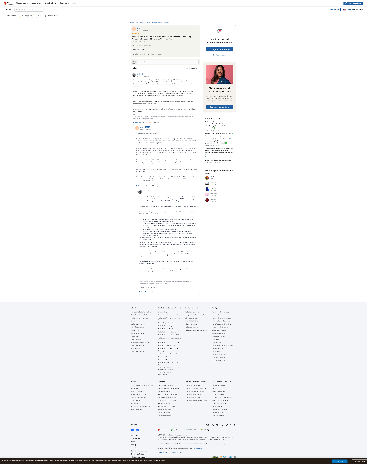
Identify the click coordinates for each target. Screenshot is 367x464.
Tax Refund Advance (137, 327)
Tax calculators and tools (165, 385)
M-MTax (212, 177)
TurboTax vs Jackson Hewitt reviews (196, 400)
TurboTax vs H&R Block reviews (195, 391)
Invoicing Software (218, 415)
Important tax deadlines (219, 354)
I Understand (339, 461)
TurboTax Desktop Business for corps (196, 330)
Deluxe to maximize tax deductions (169, 315)
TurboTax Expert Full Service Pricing (169, 335)
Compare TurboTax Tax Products (141, 312)
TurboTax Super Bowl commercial (195, 388)
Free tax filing (162, 312)
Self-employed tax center (139, 324)
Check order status (191, 324)
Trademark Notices (137, 454)
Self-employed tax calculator (167, 400)
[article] (165, 98)
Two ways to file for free (138, 397)
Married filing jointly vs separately (222, 318)
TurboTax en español (137, 351)
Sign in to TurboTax (221, 49)
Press (133, 441)
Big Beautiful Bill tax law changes (141, 406)
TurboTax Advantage (191, 327)
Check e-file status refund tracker (168, 394)
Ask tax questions (11, 16)
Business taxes (35, 3)
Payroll (214, 388)
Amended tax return (218, 333)
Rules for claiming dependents (221, 324)
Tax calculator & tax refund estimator (169, 388)
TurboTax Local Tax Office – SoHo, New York (168, 364)
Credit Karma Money (137, 333)
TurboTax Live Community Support (142, 385)
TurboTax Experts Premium (166, 329)
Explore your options (219, 107)
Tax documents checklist (165, 412)
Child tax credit (217, 351)
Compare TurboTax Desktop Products (196, 315)
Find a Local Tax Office (165, 360)
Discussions (140, 23)
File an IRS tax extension (138, 394)
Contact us (134, 388)
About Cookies (163, 452)
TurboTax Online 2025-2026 (139, 315)
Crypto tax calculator (164, 403)
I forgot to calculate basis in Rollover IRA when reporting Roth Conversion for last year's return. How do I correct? (218, 141)
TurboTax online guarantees (139, 318)
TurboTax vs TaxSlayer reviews (194, 394)
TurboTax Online (139, 49)
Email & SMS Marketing (219, 409)
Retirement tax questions (160, 23)
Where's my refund (137, 391)
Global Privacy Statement (41, 460)
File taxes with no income (220, 327)
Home (132, 23)
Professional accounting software (222, 397)
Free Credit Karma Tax (219, 403)
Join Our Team (136, 438)
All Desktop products (192, 318)
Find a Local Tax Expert (165, 357)
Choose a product (26, 16)
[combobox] (29, 9)
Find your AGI (216, 342)
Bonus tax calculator (164, 409)
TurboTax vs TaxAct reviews (193, 397)
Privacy (133, 445)
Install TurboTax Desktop (193, 321)
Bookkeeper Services (218, 412)
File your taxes (21, 3)
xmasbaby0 (213, 193)
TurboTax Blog (135, 336)
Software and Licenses (139, 451)
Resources (63, 3)
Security (134, 448)
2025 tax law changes (218, 360)
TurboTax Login (136, 400)
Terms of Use (197, 448)
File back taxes (216, 339)
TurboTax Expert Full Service (167, 332)
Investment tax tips (218, 348)
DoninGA (213, 188)
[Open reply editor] (165, 62)
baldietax (213, 199)
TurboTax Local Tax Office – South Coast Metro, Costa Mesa (168, 369)
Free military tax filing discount (167, 323)
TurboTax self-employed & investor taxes (169, 319)
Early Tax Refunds (136, 348)
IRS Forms (134, 321)
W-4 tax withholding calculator (167, 397)
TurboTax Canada (136, 339)
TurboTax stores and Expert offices (168, 354)
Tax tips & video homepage (220, 312)
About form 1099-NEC (219, 330)
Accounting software (218, 385)
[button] (335, 9)
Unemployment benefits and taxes (222, 345)
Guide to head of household (221, 321)
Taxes (148, 23)
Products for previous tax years (140, 342)
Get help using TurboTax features (47, 16)
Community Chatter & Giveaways (215, 162)
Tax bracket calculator (165, 391)
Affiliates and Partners (138, 457)
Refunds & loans (50, 3)
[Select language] (344, 10)
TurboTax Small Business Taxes (167, 346)
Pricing (74, 3)
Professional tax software (219, 394)
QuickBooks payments (219, 391)
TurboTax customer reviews (193, 385)
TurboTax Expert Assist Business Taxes (169, 343)
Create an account (219, 55)
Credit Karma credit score (220, 400)
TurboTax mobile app (138, 345)
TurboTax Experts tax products (167, 326)
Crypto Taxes (135, 330)
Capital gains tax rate (218, 336)
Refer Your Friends (136, 409)
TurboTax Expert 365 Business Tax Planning (168, 350)
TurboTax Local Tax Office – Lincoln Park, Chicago (169, 374)
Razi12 (139, 28)
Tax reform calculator (164, 415)
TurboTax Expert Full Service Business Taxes (169, 339)
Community (8, 9)
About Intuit (135, 435)
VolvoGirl (213, 182)
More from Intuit (217, 406)
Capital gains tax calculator (166, 406)
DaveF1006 (147, 191)
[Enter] (16, 9)
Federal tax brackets (218, 357)
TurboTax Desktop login (192, 312)
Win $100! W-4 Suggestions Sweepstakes (218, 160)
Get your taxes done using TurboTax (216, 136)
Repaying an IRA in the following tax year (218, 133)
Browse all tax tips (217, 315)
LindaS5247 (141, 74)
